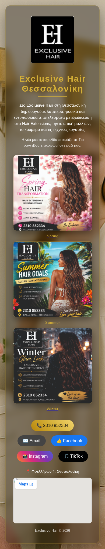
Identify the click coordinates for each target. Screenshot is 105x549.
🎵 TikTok (73, 456)
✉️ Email (31, 441)
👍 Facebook (69, 441)
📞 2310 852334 (52, 425)
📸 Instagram (35, 456)
